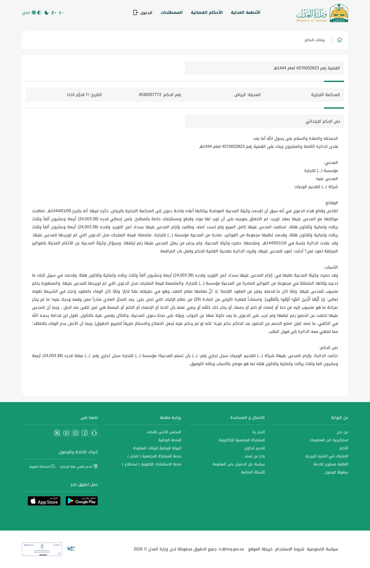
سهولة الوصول (336, 472)
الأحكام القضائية (207, 12)
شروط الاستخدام (289, 549)
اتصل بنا (258, 432)
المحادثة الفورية (40, 466)
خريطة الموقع (260, 549)
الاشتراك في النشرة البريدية (326, 456)
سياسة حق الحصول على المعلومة (239, 464)
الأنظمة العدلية (246, 12)
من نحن (342, 432)
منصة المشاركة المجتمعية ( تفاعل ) (154, 456)
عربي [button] (27, 12)
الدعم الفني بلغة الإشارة (76, 466)
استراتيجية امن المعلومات (329, 440)
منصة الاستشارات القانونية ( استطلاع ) (151, 464)
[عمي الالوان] (39, 12)
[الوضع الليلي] (47, 12)
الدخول (145, 13)
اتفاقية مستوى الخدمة (330, 464)
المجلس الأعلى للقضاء (164, 432)
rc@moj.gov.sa (231, 549)
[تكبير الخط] (54, 12)
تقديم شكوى (254, 448)
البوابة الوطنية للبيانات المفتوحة (157, 448)
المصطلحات (172, 12)
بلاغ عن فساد (254, 456)
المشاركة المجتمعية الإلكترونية (242, 440)
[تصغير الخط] (61, 12)
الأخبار (343, 448)
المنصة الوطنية (169, 440)
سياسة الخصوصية (322, 549)
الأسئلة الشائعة (253, 472)
